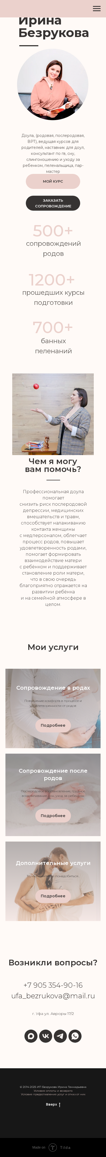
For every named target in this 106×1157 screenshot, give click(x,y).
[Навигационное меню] (97, 8)
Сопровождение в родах (53, 688)
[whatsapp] (75, 1036)
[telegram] (60, 1036)
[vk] (45, 1036)
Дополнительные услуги (53, 863)
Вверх (51, 1104)
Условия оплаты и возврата (53, 1090)
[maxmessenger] (31, 1036)
